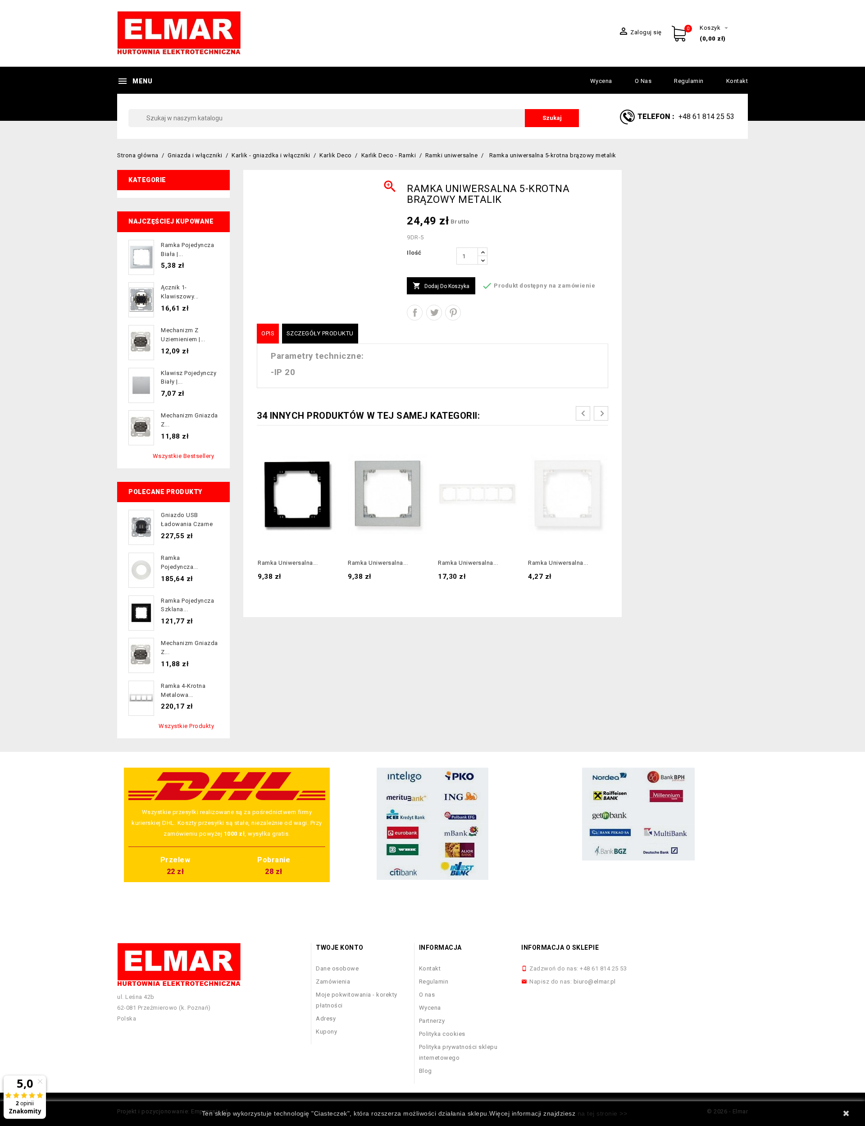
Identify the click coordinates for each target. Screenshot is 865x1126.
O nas (643, 81)
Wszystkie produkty (186, 726)
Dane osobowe (337, 968)
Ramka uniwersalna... (288, 562)
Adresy (326, 1018)
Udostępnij (414, 312)
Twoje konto (340, 947)
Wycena (601, 81)
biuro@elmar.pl (595, 981)
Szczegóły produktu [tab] (320, 333)
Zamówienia (333, 981)
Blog (425, 1070)
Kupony (326, 1031)
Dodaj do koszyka (441, 286)
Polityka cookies (442, 1033)
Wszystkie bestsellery (183, 456)
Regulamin (689, 81)
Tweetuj (434, 312)
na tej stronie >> (603, 1113)
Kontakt (737, 81)
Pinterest (453, 312)
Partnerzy (432, 1020)
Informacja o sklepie (560, 947)
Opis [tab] (267, 333)
